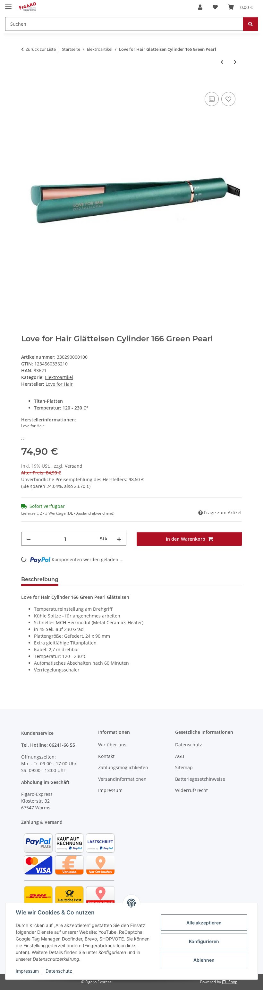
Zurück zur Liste (41, 49)
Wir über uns (112, 745)
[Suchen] (250, 24)
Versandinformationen (122, 779)
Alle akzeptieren (204, 922)
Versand (73, 466)
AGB (179, 756)
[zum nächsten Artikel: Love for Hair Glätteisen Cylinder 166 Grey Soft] (235, 62)
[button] (200, 7)
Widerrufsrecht (191, 790)
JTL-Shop (229, 982)
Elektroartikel (59, 377)
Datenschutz (59, 971)
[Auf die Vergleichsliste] (212, 99)
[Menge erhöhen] (119, 538)
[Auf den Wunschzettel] (228, 99)
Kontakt (106, 756)
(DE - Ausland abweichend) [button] (91, 513)
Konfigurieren (204, 941)
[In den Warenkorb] (26, 83)
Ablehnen (204, 960)
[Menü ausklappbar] (8, 4)
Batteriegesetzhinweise (200, 779)
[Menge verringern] (28, 538)
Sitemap (184, 767)
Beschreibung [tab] (39, 579)
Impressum (27, 971)
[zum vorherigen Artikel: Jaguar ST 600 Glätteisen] (222, 62)
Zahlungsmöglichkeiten (123, 767)
